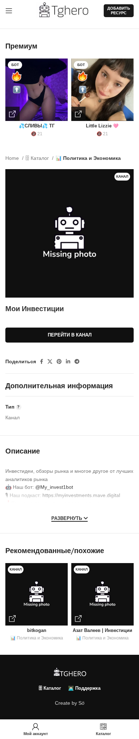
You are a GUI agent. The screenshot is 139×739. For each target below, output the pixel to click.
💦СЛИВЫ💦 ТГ (37, 125)
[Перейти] (12, 114)
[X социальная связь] (50, 361)
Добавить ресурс (118, 10)
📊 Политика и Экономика (88, 158)
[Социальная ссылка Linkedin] (68, 361)
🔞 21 (36, 133)
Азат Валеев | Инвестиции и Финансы (102, 633)
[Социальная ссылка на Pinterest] (59, 361)
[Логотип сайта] (66, 10)
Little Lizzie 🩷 (102, 125)
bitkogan (36, 630)
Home (12, 158)
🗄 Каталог (38, 158)
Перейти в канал (70, 335)
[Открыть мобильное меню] (9, 11)
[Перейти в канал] (12, 618)
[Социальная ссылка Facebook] (41, 361)
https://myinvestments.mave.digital (81, 495)
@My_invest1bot (54, 487)
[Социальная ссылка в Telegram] (77, 361)
